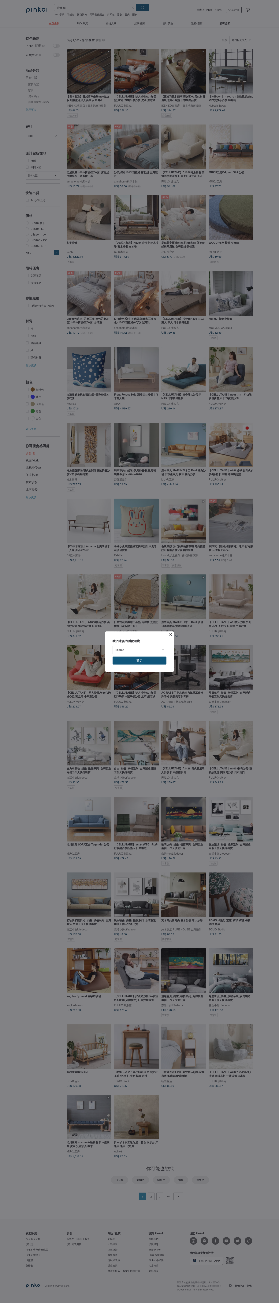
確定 (139, 660)
